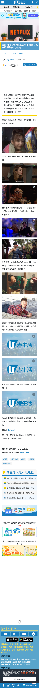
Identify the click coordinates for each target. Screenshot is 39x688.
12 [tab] (25, 16)
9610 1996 (24, 452)
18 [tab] (25, 18)
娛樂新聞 (27, 11)
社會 (13, 649)
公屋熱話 (18, 11)
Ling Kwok (10, 59)
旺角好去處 (5, 649)
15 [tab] (19, 18)
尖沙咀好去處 (25, 644)
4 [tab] (21, 13)
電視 (23, 459)
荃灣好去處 (28, 647)
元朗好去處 (18, 647)
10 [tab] (21, 16)
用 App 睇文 (30, 64)
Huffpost (11, 430)
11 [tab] (23, 16)
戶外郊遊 (29, 649)
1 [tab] (15, 13)
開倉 (16, 644)
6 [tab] (25, 13)
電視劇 (31, 459)
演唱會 (6, 7)
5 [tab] (23, 13)
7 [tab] (15, 16)
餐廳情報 (20, 649)
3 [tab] (19, 13)
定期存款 (35, 11)
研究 (5, 459)
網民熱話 (14, 459)
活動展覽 (4, 644)
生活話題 (12, 53)
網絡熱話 (7, 463)
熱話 (21, 53)
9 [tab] (19, 16)
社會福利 (4, 652)
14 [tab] (17, 18)
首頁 (4, 53)
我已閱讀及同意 (19, 679)
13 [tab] (15, 18)
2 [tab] (17, 13)
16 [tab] (21, 18)
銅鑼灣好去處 (6, 647)
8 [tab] (17, 16)
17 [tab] (23, 18)
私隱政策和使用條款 (28, 673)
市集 (11, 644)
